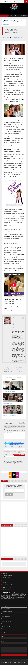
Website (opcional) (20, 447)
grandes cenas (6, 624)
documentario (6, 616)
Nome (5, 446)
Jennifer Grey (14, 21)
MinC (4, 586)
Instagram (23, 318)
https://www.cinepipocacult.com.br (7, 598)
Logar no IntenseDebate (7, 442)
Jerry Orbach (21, 21)
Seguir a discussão (24, 423)
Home (6, 20)
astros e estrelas (7, 608)
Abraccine (5, 573)
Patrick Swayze (8, 23)
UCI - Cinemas (6, 577)
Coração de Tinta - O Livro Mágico (14, 15)
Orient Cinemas (6, 579)
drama (21, 20)
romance (15, 23)
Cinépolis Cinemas (7, 575)
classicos (11, 20)
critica (16, 20)
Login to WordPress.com (16, 442)
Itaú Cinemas (6, 580)
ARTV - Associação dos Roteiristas (11, 587)
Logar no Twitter (7, 444)
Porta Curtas (6, 589)
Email (12, 446)
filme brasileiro (7, 621)
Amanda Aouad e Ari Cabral (17, 593)
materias (5, 629)
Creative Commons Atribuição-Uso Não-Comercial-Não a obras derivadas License (13, 595)
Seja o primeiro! (7, 427)
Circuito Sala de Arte (8, 584)
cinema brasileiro (7, 611)
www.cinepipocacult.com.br (6, 596)
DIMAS (4, 582)
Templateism (14, 662)
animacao (5, 606)
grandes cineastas (7, 626)
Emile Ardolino (6, 21)
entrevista (5, 619)
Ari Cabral (13, 323)
